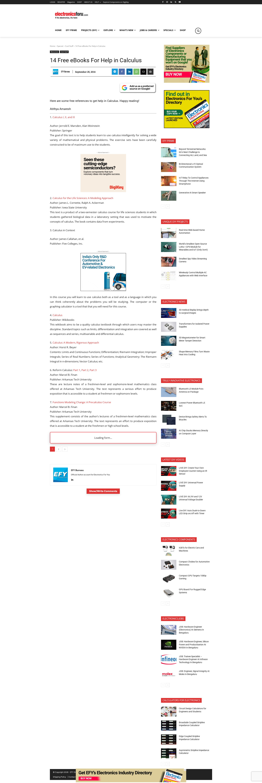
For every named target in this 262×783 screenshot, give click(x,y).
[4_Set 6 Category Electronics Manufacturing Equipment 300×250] (186, 127)
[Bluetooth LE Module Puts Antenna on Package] (168, 392)
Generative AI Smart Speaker (192, 192)
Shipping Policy (59, 777)
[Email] (143, 72)
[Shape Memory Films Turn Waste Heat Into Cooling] (168, 355)
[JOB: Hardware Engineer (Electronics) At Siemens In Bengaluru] (168, 630)
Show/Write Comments (103, 491)
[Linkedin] (171, 2)
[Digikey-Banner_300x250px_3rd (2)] (103, 191)
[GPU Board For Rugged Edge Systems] (168, 593)
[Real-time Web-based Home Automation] (168, 233)
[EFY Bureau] (56, 71)
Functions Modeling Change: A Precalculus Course (82, 402)
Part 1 (76, 370)
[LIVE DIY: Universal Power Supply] (168, 486)
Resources (54, 52)
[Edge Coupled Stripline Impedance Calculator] (168, 739)
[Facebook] (163, 2)
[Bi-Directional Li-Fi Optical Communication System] (168, 167)
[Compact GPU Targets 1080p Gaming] (168, 579)
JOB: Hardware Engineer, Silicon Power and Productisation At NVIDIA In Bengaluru (194, 644)
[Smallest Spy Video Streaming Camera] (168, 262)
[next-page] (168, 206)
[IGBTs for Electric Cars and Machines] (168, 551)
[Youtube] (179, 2)
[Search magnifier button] (198, 30)
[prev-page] (163, 206)
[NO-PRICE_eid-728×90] (131, 781)
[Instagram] (167, 2)
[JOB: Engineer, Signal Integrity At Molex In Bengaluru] (168, 674)
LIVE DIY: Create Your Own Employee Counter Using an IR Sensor (193, 471)
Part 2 (84, 370)
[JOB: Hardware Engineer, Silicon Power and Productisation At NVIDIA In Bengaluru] (168, 645)
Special (60, 46)
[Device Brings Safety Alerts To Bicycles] (168, 420)
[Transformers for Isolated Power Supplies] (168, 327)
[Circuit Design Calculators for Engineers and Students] (168, 712)
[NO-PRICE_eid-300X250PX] (186, 82)
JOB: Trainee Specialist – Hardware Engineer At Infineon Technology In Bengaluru (193, 659)
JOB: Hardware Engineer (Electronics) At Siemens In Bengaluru (191, 630)
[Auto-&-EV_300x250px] (103, 290)
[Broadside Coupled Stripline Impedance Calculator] (168, 725)
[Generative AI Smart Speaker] (168, 196)
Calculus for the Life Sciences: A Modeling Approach (83, 198)
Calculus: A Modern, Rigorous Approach (76, 342)
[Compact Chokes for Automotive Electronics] (168, 565)
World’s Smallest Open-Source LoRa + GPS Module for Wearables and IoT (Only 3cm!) (193, 247)
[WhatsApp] (136, 72)
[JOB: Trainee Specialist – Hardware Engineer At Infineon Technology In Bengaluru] (168, 660)
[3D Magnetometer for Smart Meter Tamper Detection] (168, 341)
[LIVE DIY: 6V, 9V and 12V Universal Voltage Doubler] (168, 500)
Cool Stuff (69, 46)
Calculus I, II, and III (64, 117)
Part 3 (93, 370)
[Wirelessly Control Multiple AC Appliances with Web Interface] (168, 276)
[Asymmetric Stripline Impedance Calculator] (168, 753)
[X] (175, 2)
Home (52, 46)
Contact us (73, 777)
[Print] (150, 72)
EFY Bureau (65, 71)
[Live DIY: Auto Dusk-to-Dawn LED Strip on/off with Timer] (168, 514)
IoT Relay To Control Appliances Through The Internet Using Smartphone (193, 181)
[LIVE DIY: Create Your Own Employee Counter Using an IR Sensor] (168, 471)
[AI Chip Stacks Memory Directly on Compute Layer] (168, 434)
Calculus (57, 315)
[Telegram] (115, 72)
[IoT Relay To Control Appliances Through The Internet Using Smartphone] (168, 181)
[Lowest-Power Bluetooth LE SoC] (168, 406)
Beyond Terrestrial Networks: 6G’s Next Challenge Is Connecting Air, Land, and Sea (193, 152)
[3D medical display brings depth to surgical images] (168, 313)
